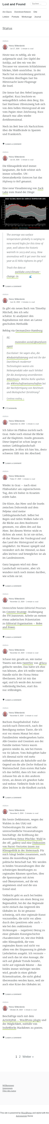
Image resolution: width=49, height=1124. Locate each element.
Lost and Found (14, 4)
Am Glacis (7, 12)
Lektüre (6, 17)
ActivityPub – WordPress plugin (22, 1020)
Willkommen (8, 1085)
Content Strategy (16, 611)
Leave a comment (13, 144)
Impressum (8, 1088)
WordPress (26, 1113)
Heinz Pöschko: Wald (29, 838)
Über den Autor (9, 1091)
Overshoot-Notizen (22, 12)
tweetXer (27, 662)
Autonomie (21, 1116)
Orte (35, 12)
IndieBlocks (9, 1027)
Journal (37, 17)
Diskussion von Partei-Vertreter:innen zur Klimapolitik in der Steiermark (24, 846)
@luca (43, 662)
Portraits (15, 17)
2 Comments (11, 408)
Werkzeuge (27, 17)
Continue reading (15, 398)
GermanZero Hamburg (28, 330)
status (5, 41)
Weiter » (28, 1056)
